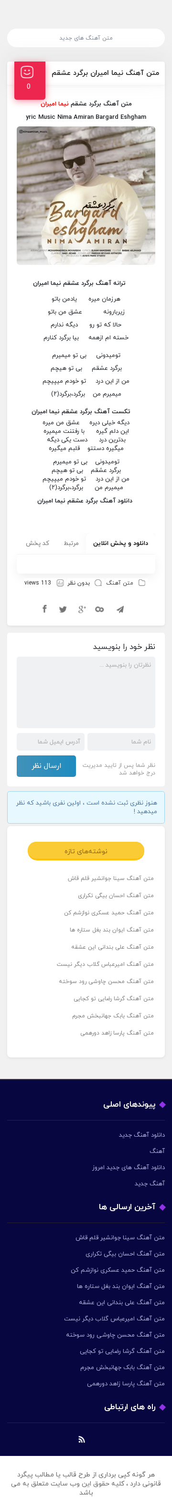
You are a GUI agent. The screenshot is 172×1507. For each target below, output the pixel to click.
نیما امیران (46, 412)
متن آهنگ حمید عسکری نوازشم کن (109, 913)
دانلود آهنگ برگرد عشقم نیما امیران (84, 501)
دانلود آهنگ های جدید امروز (128, 1167)
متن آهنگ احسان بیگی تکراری (116, 896)
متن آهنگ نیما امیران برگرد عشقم (105, 73)
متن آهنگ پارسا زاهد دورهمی (117, 1033)
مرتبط (71, 543)
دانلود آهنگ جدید (142, 1135)
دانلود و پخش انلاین (120, 543)
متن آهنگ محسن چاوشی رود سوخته (106, 981)
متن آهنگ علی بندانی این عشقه (112, 947)
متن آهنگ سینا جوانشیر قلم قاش (111, 878)
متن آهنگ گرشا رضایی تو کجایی (114, 999)
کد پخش (37, 543)
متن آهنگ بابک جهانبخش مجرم (113, 1016)
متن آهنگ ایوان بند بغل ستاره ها (112, 930)
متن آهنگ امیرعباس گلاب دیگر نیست (105, 964)
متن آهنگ (119, 583)
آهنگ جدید (150, 1184)
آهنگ (157, 1151)
